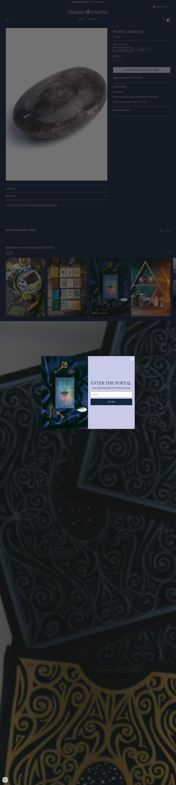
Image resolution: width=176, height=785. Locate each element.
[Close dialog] (132, 359)
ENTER (111, 402)
